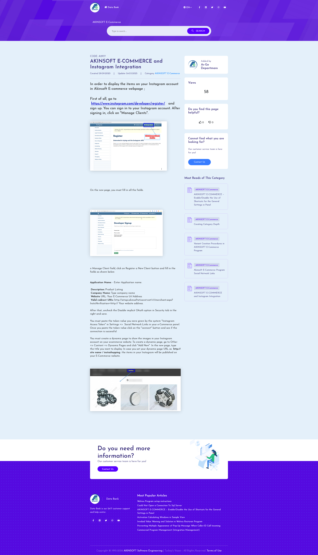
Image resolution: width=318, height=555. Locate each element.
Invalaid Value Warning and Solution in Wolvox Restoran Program (169, 522)
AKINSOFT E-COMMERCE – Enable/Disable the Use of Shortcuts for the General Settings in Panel (179, 511)
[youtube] (225, 7)
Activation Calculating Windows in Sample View (161, 517)
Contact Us (199, 162)
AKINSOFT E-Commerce (167, 73)
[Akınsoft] (95, 7)
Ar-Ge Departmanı (209, 66)
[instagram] (218, 7)
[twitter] (212, 7)
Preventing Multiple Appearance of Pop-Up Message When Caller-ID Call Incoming (178, 526)
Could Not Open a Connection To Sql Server (159, 506)
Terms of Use (214, 551)
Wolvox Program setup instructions (154, 501)
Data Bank (113, 7)
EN (188, 7)
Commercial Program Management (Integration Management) (168, 530)
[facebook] (199, 7)
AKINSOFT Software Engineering (143, 551)
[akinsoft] (95, 499)
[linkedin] (206, 7)
